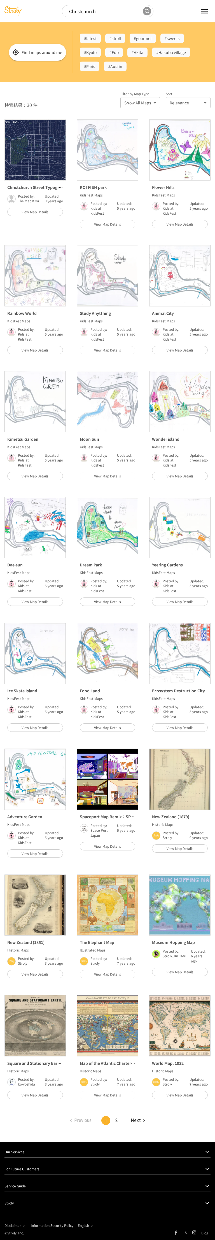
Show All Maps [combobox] (137, 103)
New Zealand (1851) (26, 942)
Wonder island (165, 439)
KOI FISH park (93, 187)
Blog (204, 1232)
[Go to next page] (137, 1120)
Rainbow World (22, 313)
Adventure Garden (24, 816)
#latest (90, 38)
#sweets (172, 38)
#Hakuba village (171, 52)
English (83, 1225)
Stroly (167, 837)
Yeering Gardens (167, 565)
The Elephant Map (97, 942)
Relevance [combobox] (179, 103)
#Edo (114, 52)
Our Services (14, 1151)
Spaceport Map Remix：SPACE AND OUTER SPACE (127, 816)
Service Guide (15, 1185)
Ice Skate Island (22, 690)
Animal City (163, 313)
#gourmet (143, 38)
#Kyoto (90, 52)
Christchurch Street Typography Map (42, 187)
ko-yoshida (26, 1084)
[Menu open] (198, 11)
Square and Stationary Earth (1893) (40, 1063)
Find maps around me (42, 52)
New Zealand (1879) (170, 816)
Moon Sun (89, 439)
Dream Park (91, 565)
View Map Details (35, 211)
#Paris (89, 66)
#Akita (137, 52)
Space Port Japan (99, 833)
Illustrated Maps (93, 950)
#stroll (115, 38)
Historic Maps (163, 824)
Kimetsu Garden (22, 439)
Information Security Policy (52, 1225)
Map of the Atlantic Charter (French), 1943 (119, 1063)
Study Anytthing (95, 313)
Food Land (90, 690)
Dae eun (15, 565)
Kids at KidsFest (97, 210)
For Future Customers (21, 1168)
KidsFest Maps (91, 195)
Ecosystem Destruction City (178, 690)
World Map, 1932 (168, 1063)
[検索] (147, 11)
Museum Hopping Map (173, 942)
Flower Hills (163, 187)
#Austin (115, 66)
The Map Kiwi (28, 200)
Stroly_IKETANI (174, 955)
